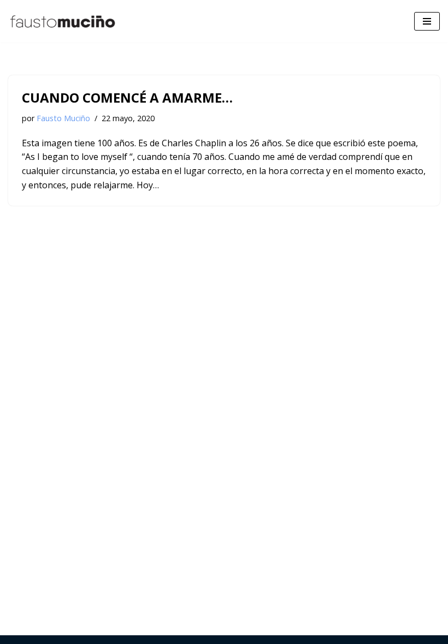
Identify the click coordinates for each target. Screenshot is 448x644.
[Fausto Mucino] (62, 21)
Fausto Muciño (63, 118)
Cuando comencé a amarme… (127, 97)
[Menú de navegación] (427, 21)
